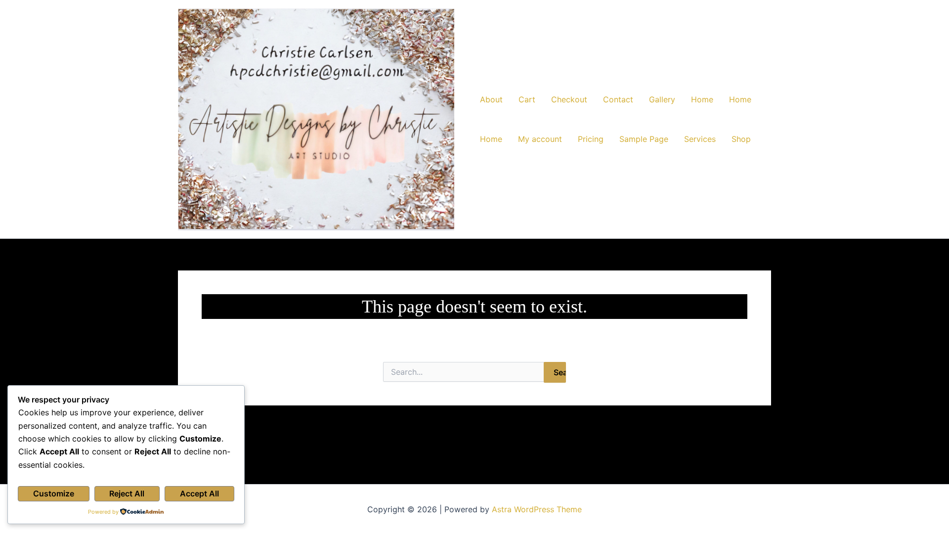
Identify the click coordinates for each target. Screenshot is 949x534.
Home (702, 99)
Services (700, 139)
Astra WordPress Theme (537, 509)
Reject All (126, 493)
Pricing (591, 139)
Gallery (662, 99)
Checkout (569, 99)
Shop (741, 139)
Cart (526, 99)
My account (540, 139)
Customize (53, 493)
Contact (618, 99)
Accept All (199, 493)
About (491, 99)
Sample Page (643, 139)
